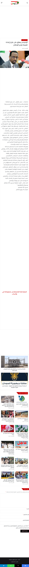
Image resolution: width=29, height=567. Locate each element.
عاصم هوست (13, 561)
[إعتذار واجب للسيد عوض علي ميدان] (7, 428)
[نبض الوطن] (14, 3)
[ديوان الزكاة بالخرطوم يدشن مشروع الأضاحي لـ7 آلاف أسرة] (21, 460)
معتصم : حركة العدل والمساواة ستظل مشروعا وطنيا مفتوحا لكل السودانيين (22, 481)
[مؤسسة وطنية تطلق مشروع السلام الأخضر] (21, 399)
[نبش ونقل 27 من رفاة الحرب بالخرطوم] (21, 413)
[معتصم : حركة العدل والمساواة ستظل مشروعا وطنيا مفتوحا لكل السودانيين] (21, 475)
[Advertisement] (14, 21)
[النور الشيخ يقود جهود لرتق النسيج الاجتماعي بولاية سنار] (7, 475)
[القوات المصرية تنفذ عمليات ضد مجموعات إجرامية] (21, 444)
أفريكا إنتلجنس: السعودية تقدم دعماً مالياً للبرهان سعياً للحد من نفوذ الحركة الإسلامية (8, 420)
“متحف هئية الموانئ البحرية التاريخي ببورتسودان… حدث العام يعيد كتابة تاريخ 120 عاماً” (8, 405)
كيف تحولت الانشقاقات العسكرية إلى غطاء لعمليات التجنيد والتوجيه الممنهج (7, 466)
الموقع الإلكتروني (26, 520)
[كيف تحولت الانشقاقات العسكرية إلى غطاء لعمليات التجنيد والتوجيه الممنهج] (7, 460)
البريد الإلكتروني (26, 514)
